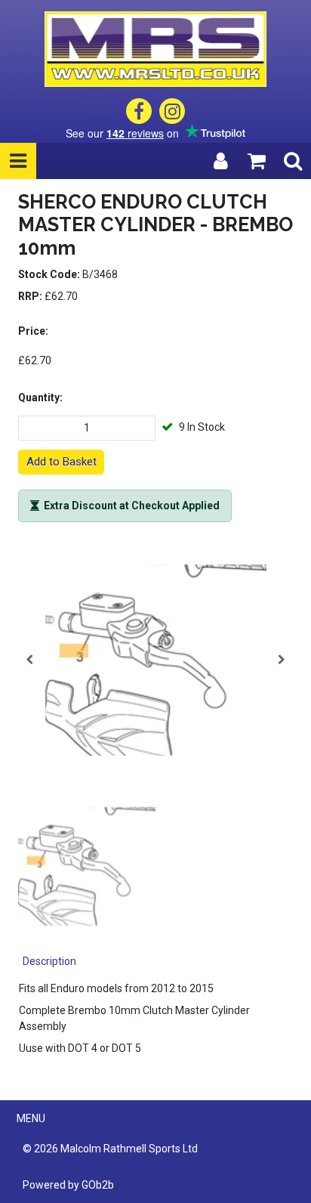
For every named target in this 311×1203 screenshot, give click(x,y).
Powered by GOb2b (68, 1185)
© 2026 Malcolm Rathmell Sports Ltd (110, 1149)
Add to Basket (61, 462)
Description (49, 961)
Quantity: (40, 397)
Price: (33, 331)
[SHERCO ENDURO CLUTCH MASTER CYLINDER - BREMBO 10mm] (155, 659)
